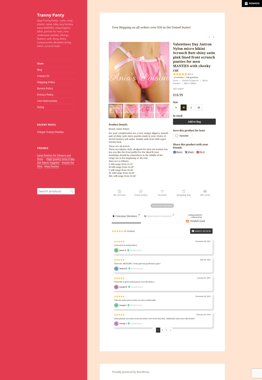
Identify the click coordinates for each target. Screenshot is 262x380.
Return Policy (45, 88)
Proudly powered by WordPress (130, 372)
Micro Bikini (190, 83)
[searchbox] (56, 191)
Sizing (40, 107)
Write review (202, 231)
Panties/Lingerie (190, 80)
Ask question (192, 77)
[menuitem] (209, 37)
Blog (39, 69)
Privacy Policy (45, 94)
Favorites (162, 194)
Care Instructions (47, 101)
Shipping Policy (46, 82)
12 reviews (179, 77)
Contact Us (43, 76)
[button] (182, 135)
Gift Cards (205, 194)
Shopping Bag (184, 194)
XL (199, 107)
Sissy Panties (51, 166)
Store (40, 63)
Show (252, 3)
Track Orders (141, 194)
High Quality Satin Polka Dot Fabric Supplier (56, 160)
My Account (119, 194)
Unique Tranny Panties (50, 132)
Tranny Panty (50, 15)
